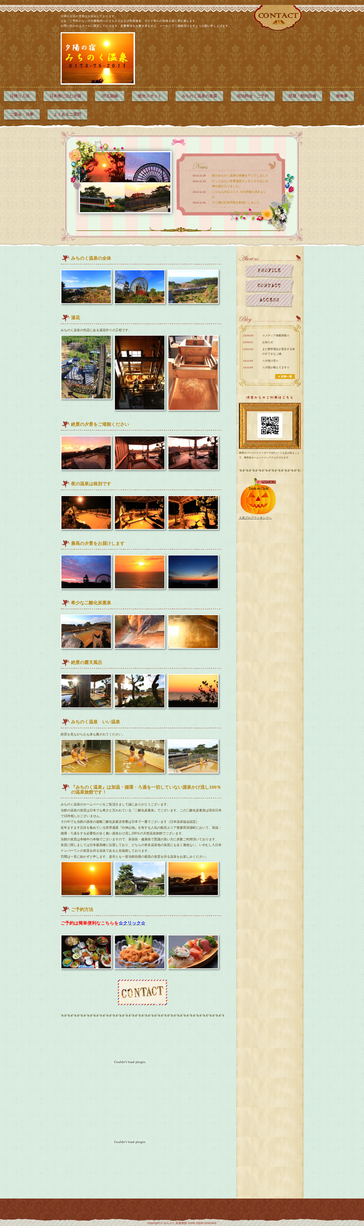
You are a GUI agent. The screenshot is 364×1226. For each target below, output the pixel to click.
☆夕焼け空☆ (270, 360)
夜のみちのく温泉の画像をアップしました (240, 175)
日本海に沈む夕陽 (65, 96)
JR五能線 (109, 96)
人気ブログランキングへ (255, 518)
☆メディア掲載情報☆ (275, 335)
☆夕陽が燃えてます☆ (275, 367)
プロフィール (269, 271)
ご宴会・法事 (22, 114)
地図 (269, 300)
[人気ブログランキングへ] (257, 496)
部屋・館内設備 (302, 96)
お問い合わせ (269, 285)
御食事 (342, 96)
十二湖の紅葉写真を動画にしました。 (237, 202)
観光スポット (150, 96)
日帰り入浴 (20, 96)
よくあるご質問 (67, 114)
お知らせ (267, 342)
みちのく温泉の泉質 (199, 96)
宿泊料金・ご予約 (253, 96)
